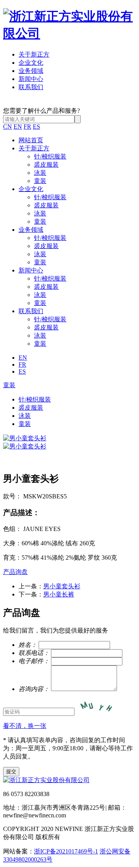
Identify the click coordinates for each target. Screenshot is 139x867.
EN (18, 126)
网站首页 (31, 140)
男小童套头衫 (61, 586)
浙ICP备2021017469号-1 (66, 851)
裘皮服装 (46, 164)
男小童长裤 (58, 594)
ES (36, 126)
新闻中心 (31, 79)
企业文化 (31, 62)
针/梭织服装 (50, 156)
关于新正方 (34, 54)
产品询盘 (15, 572)
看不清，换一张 (24, 725)
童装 (40, 181)
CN (7, 126)
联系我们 (31, 87)
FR (27, 126)
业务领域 (31, 70)
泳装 (40, 172)
